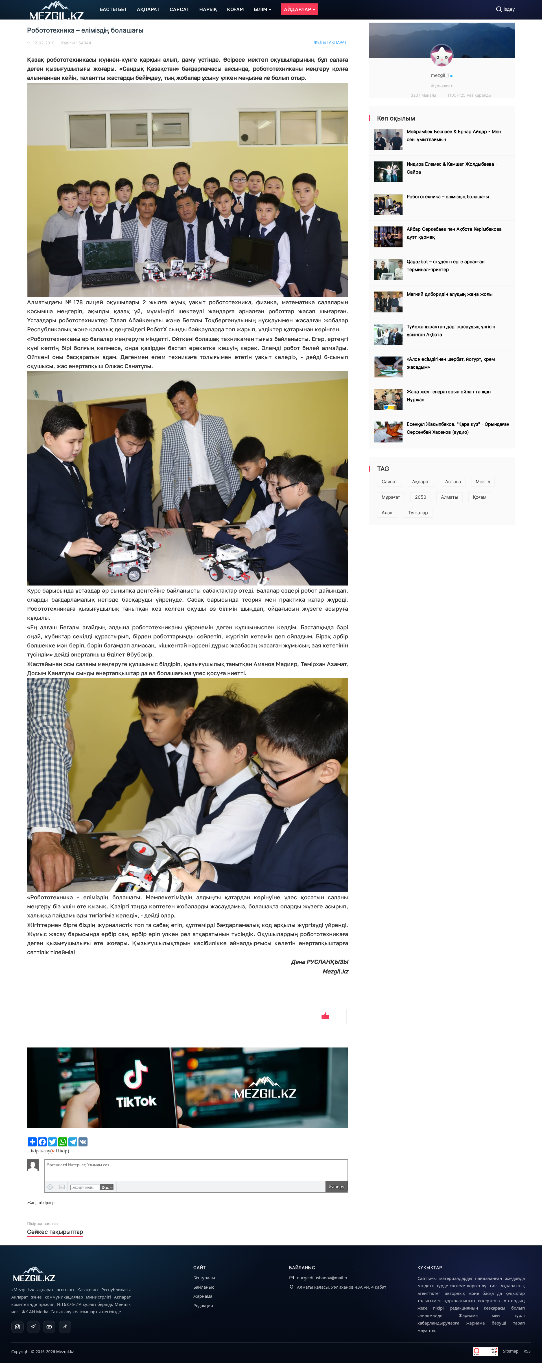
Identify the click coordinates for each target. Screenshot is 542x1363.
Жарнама (202, 1296)
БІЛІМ (261, 9)
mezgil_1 (440, 75)
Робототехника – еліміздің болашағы (448, 196)
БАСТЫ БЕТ (113, 9)
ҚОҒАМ (235, 9)
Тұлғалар (418, 512)
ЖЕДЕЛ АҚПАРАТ (330, 42)
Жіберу (336, 1186)
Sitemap (511, 1351)
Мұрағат (391, 497)
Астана (453, 481)
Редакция (203, 1305)
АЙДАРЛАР (298, 9)
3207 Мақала (423, 95)
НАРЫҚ (208, 9)
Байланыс (203, 1287)
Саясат (389, 481)
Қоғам (479, 497)
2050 (420, 497)
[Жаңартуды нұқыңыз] (106, 1187)
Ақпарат (421, 481)
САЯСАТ (179, 9)
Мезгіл (483, 481)
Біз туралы (204, 1277)
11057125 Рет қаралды (469, 95)
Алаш (388, 512)
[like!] (326, 1016)
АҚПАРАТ (148, 9)
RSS (527, 1351)
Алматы (449, 497)
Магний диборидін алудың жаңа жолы (450, 294)
